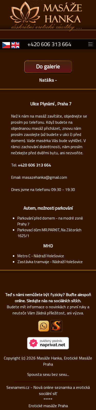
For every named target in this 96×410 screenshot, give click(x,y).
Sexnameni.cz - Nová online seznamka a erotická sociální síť (48, 390)
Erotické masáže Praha (48, 406)
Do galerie (48, 66)
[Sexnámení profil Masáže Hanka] (56, 326)
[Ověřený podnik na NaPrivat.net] (48, 348)
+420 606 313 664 (49, 44)
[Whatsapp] (44, 330)
